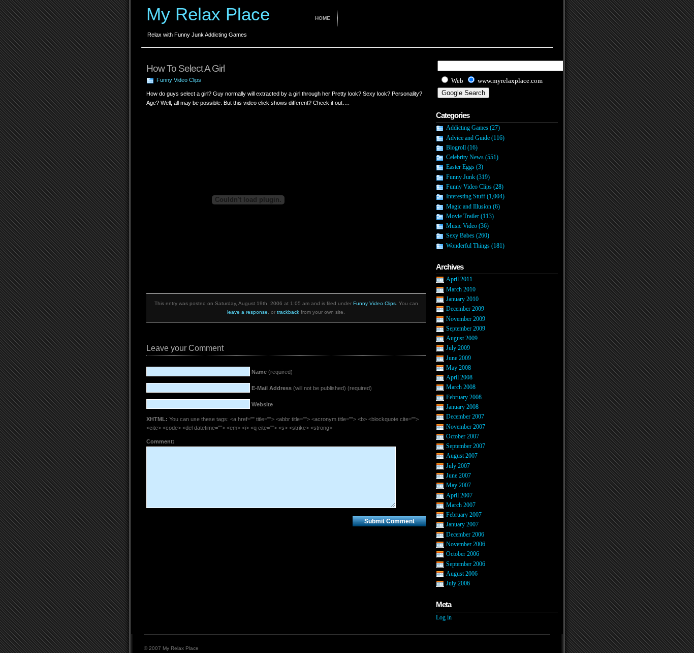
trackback (288, 312)
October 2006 (462, 553)
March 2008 (461, 387)
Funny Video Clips (178, 80)
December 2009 (465, 308)
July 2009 (458, 347)
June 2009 (458, 358)
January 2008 (462, 406)
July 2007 (458, 465)
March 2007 (461, 505)
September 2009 (465, 328)
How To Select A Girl (185, 68)
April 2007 (459, 495)
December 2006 (465, 534)
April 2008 (459, 377)
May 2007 (458, 485)
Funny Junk (460, 177)
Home (322, 18)
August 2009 (462, 338)
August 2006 (462, 573)
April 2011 (459, 279)
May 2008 (458, 367)
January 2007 (462, 524)
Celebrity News (465, 157)
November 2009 (465, 318)
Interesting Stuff (465, 196)
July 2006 (458, 583)
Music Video (461, 225)
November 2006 (465, 544)
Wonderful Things (468, 245)
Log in (444, 617)
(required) (272, 372)
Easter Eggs (460, 166)
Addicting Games (467, 127)
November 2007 (465, 426)
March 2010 (461, 289)
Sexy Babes (460, 235)
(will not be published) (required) (311, 388)
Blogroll (456, 147)
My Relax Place (208, 14)
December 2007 (465, 416)
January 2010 (462, 299)
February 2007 (464, 514)
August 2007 (462, 455)
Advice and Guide (468, 137)
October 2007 (462, 436)
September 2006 (465, 564)
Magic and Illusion (468, 206)
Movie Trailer (462, 216)
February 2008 (464, 397)
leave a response (247, 312)
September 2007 (465, 446)
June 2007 (458, 475)
